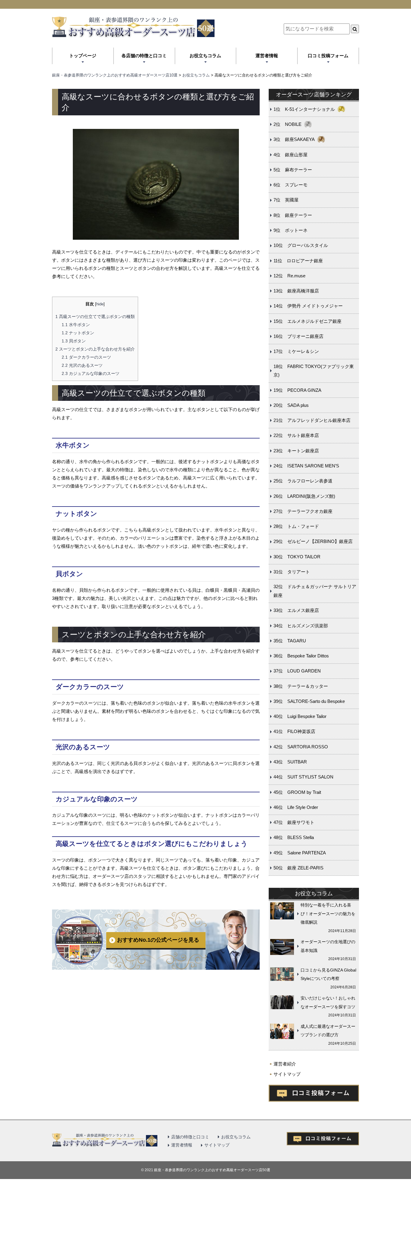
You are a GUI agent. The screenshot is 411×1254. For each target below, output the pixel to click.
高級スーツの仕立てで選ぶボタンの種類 (95, 316)
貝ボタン (74, 340)
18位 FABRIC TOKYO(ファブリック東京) (313, 371)
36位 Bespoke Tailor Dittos (301, 655)
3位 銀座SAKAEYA (294, 139)
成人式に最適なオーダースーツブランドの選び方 (328, 1030)
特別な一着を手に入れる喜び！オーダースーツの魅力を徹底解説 (328, 914)
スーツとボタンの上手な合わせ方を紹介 (95, 349)
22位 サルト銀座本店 (296, 435)
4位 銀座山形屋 (290, 154)
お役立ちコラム (205, 55)
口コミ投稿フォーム (328, 55)
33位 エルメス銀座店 (296, 610)
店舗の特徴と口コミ (190, 1136)
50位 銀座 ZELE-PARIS (298, 867)
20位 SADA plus (291, 405)
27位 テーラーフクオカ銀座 (302, 511)
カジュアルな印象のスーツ (90, 373)
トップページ (82, 55)
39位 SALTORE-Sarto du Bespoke (309, 701)
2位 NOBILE (287, 124)
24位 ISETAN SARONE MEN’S (306, 465)
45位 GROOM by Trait (297, 792)
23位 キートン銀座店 (296, 450)
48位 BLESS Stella (293, 837)
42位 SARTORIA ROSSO (300, 746)
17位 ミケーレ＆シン (296, 351)
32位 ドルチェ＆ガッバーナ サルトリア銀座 (314, 591)
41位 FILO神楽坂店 (294, 731)
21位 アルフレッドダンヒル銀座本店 (312, 420)
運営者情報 (266, 55)
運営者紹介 (284, 1063)
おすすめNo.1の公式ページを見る (158, 940)
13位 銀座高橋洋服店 (296, 290)
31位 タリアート (291, 571)
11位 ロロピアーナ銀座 (298, 260)
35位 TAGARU (289, 640)
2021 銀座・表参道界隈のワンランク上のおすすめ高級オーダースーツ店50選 (207, 1170)
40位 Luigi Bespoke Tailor (299, 716)
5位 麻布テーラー (292, 169)
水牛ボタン (76, 324)
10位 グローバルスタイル (300, 245)
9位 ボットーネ (290, 230)
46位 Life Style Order (295, 807)
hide (100, 304)
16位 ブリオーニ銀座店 (298, 336)
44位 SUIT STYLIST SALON (303, 776)
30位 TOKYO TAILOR (296, 556)
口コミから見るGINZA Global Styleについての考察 (328, 974)
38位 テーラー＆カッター (300, 686)
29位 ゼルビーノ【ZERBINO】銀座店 (313, 541)
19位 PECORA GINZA (297, 390)
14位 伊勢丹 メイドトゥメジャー (308, 305)
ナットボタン (78, 332)
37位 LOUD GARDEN (297, 670)
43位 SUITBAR (290, 761)
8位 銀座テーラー (292, 215)
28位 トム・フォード (296, 526)
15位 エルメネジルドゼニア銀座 (307, 321)
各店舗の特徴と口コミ (144, 55)
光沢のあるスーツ (82, 365)
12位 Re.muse (289, 275)
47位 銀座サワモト (293, 822)
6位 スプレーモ (290, 184)
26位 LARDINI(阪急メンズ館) (304, 496)
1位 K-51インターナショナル (304, 109)
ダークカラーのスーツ (86, 357)
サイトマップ (287, 1074)
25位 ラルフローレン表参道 (302, 480)
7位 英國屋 (285, 199)
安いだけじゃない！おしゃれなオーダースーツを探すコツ (328, 1002)
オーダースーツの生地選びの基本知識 (328, 946)
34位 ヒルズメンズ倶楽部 (300, 625)
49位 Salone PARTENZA (299, 852)
